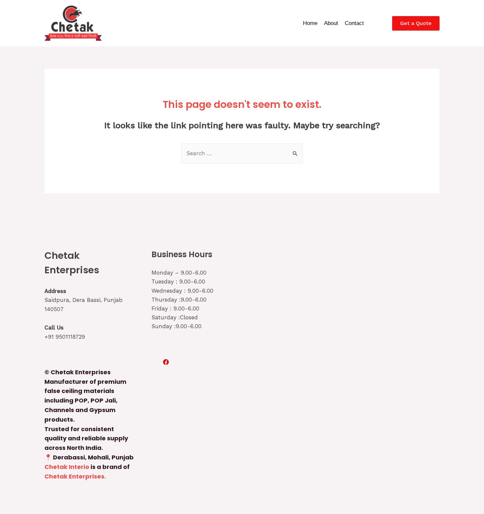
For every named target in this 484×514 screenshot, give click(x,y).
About (331, 23)
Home (310, 23)
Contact (354, 23)
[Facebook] (166, 362)
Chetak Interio (66, 467)
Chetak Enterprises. (75, 476)
